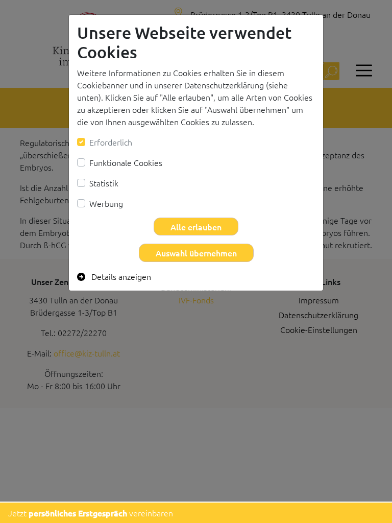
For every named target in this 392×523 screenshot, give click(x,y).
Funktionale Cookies (125, 162)
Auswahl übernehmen (196, 252)
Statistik (103, 182)
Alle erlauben (196, 226)
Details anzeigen (120, 276)
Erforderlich (110, 142)
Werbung (106, 203)
